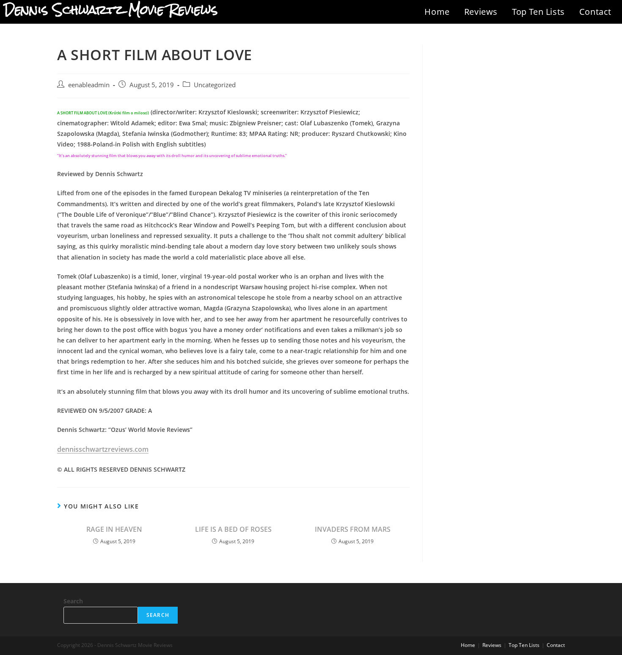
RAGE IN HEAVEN (114, 529)
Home (436, 11)
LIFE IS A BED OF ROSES (233, 529)
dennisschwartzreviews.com (103, 449)
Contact (595, 11)
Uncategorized (215, 85)
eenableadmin (89, 85)
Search (73, 601)
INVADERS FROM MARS (353, 529)
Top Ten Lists (538, 11)
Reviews (481, 11)
